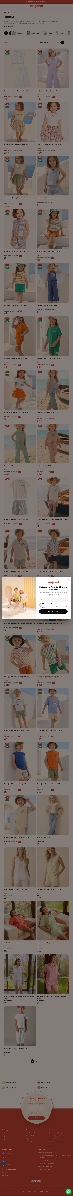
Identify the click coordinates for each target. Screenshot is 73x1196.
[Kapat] (68, 579)
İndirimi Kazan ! (53, 611)
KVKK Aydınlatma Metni (47, 604)
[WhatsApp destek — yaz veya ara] (68, 1191)
